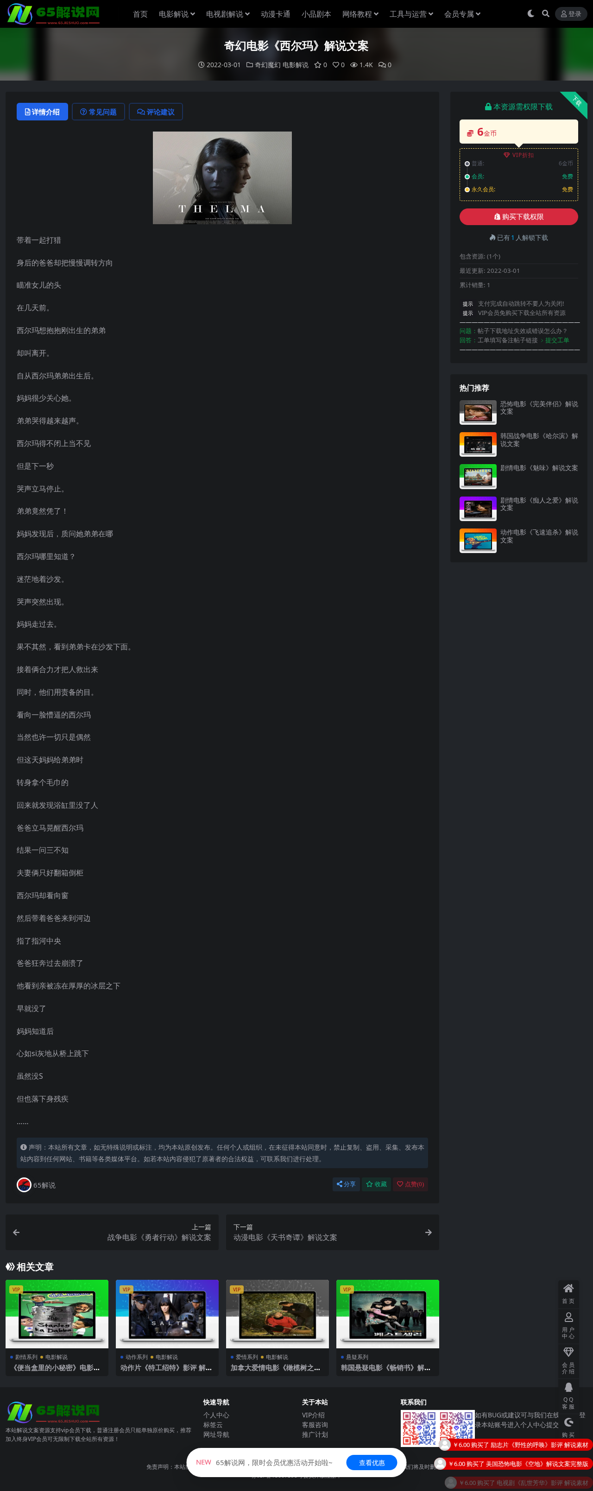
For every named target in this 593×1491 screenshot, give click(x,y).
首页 (140, 14)
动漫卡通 (275, 14)
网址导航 (216, 1434)
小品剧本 (316, 14)
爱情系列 (247, 1357)
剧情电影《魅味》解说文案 (539, 467)
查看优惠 (372, 1462)
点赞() (414, 1184)
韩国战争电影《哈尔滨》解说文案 (539, 439)
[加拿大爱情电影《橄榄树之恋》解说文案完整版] (277, 1314)
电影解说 (174, 14)
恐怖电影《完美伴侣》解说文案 (539, 407)
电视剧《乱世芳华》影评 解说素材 (542, 1463)
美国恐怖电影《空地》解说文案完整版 (537, 1444)
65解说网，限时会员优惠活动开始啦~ (264, 1462)
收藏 (381, 1184)
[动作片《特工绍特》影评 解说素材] (167, 1314)
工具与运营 (408, 14)
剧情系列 (26, 1357)
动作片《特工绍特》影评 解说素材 (166, 1371)
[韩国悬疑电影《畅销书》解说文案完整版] (387, 1314)
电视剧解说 (224, 14)
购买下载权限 (523, 216)
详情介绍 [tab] (46, 111)
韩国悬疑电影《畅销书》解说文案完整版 (386, 1371)
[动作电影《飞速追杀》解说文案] (478, 540)
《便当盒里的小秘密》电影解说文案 (55, 1371)
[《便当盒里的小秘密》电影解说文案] (57, 1314)
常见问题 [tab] (103, 111)
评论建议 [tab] (161, 111)
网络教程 (357, 14)
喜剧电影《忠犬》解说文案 (552, 1482)
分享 (350, 1184)
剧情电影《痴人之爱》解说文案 (539, 504)
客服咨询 (315, 1424)
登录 (574, 14)
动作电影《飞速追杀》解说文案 (539, 536)
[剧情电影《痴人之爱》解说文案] (478, 509)
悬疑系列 (357, 1357)
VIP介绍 (313, 1414)
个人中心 (216, 1414)
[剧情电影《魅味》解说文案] (478, 476)
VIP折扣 (523, 155)
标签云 (213, 1424)
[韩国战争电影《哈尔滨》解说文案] (478, 444)
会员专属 (459, 14)
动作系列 (137, 1357)
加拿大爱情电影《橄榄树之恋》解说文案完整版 (272, 1371)
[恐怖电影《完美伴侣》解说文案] (478, 412)
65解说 (44, 1184)
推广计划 (315, 1434)
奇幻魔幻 (268, 64)
